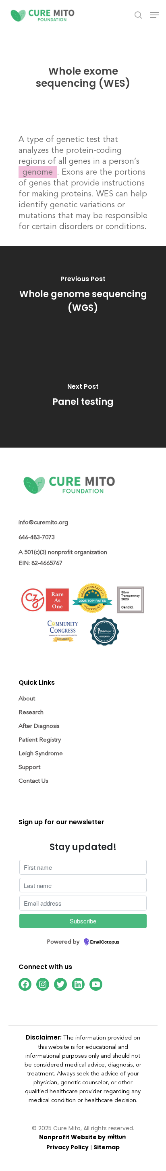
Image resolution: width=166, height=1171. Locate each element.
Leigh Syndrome (41, 753)
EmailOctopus (104, 942)
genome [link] (38, 172)
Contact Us (33, 781)
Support (29, 767)
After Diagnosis (39, 726)
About (27, 698)
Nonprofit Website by (73, 1138)
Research (31, 712)
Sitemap (106, 1148)
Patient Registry (40, 739)
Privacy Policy (67, 1148)
